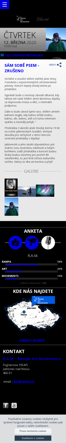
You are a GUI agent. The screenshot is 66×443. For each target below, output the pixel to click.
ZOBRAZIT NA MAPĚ (32, 340)
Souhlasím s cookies (33, 438)
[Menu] (4, 4)
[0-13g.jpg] (45, 196)
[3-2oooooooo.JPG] (11, 214)
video (32, 242)
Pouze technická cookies (33, 431)
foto (15, 242)
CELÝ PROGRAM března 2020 (24, 55)
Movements (10, 276)
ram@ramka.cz (23, 382)
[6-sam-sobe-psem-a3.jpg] (11, 196)
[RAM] (33, 21)
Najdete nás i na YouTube (14, 406)
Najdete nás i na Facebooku (5, 406)
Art (4, 268)
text (48, 242)
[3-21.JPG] (27, 196)
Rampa (6, 261)
